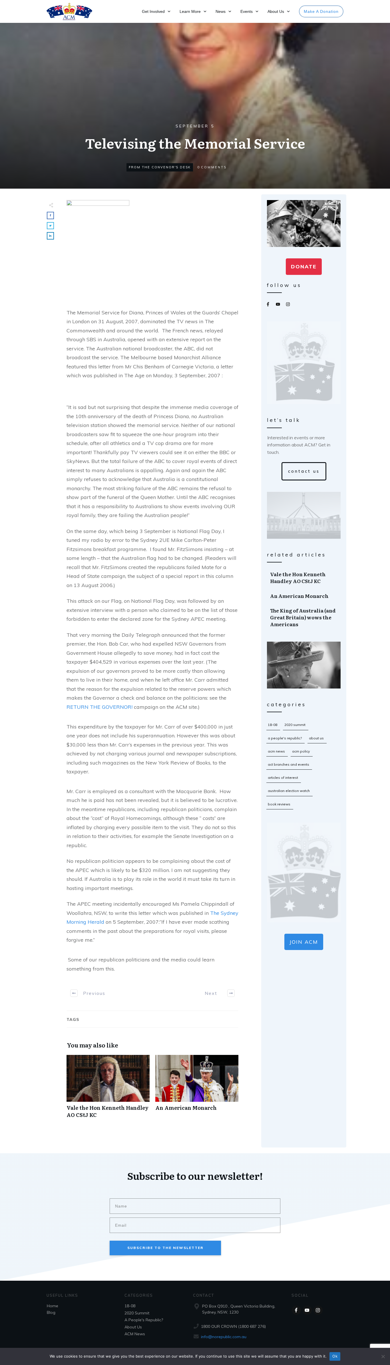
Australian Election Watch (289, 791)
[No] (383, 1356)
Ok (334, 1356)
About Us (316, 738)
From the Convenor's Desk (160, 167)
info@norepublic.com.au (223, 1336)
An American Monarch (196, 1089)
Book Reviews (279, 804)
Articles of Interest (283, 777)
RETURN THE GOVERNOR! (99, 707)
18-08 (272, 725)
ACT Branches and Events (288, 764)
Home (52, 1305)
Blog (51, 1312)
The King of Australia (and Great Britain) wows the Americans (304, 617)
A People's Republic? (285, 738)
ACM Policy (301, 751)
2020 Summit (294, 725)
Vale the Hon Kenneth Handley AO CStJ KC (108, 1089)
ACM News (276, 751)
